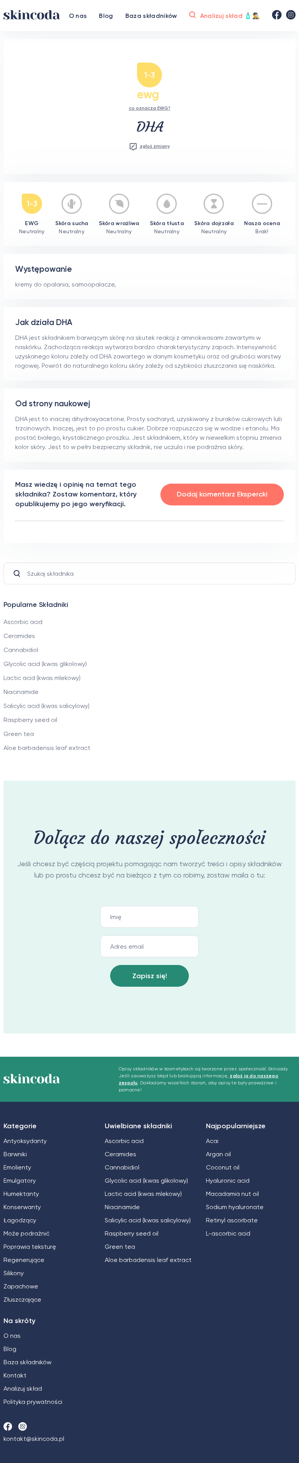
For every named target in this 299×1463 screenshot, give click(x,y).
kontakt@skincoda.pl (34, 1438)
